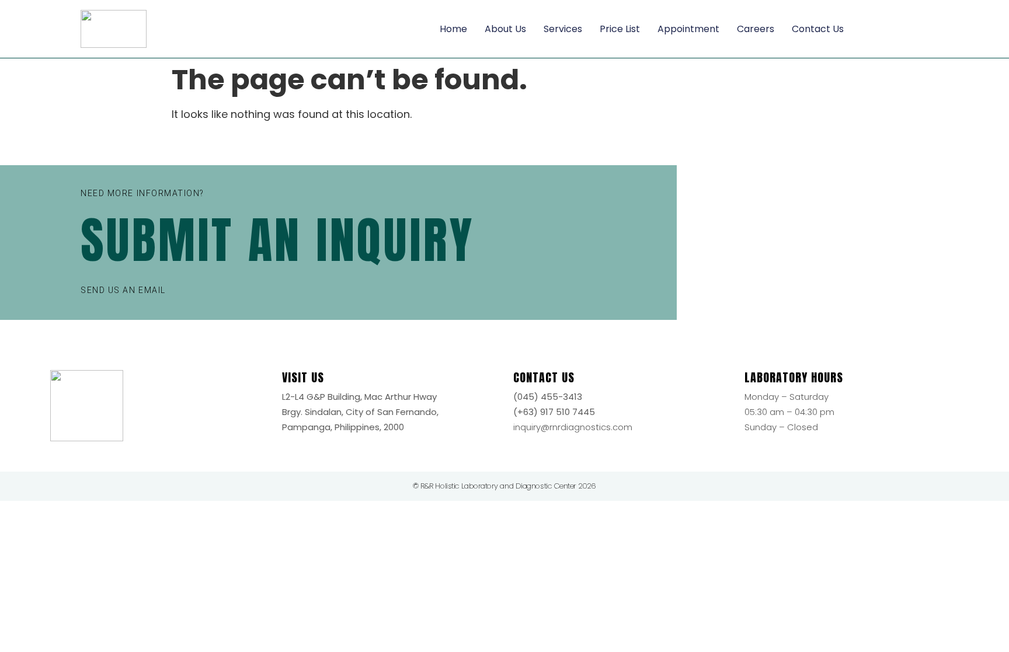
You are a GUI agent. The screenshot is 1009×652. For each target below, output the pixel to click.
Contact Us (818, 29)
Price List (620, 29)
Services (563, 29)
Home (453, 29)
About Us (505, 29)
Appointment (688, 29)
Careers (755, 29)
